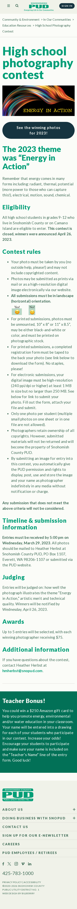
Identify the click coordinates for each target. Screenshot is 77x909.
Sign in (67, 5)
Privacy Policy (12, 882)
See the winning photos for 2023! (39, 130)
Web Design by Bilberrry (18, 893)
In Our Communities (57, 19)
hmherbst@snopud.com (22, 671)
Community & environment (20, 19)
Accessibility (32, 882)
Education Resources (16, 25)
